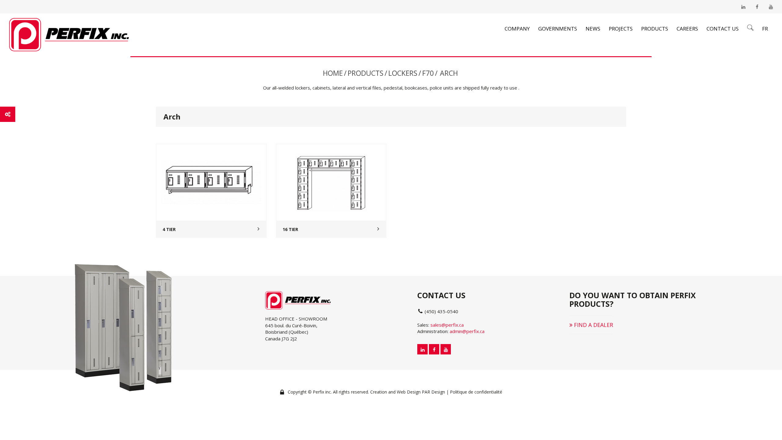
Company (517, 28)
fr (765, 28)
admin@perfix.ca (467, 331)
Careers (687, 28)
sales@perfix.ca (447, 325)
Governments (557, 28)
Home (333, 73)
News (593, 28)
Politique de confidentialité (476, 392)
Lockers (402, 73)
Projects (621, 28)
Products (654, 28)
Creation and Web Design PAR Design (407, 392)
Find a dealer (592, 324)
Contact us (723, 28)
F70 (428, 73)
